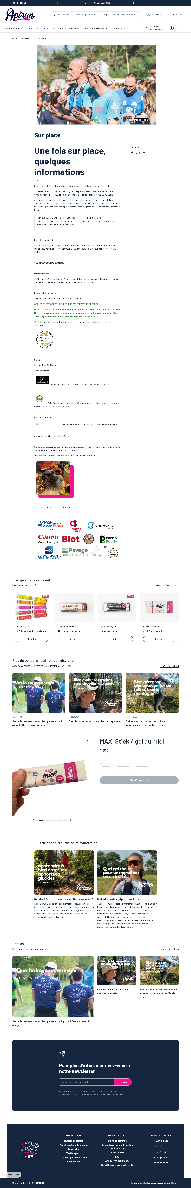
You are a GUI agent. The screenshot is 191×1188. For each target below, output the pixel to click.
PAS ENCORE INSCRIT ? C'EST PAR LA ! (53, 507)
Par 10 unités (142, 766)
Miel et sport (117, 1152)
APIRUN (40, 1183)
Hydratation (73, 1149)
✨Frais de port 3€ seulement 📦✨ (95, 3)
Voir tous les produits (167, 585)
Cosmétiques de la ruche (74, 1157)
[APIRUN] (20, 14)
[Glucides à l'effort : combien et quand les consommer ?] (64, 872)
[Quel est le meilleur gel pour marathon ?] (127, 872)
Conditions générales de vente (117, 1165)
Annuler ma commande (117, 1160)
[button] (175, 14)
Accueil (15, 38)
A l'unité (106, 766)
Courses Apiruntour (30, 38)
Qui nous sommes (117, 1140)
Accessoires (73, 1161)
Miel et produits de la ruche (73, 1144)
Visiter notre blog (169, 665)
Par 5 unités (123, 766)
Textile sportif (73, 1153)
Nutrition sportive (73, 1140)
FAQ (117, 1156)
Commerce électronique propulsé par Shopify (155, 1183)
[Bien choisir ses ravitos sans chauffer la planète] (95, 693)
